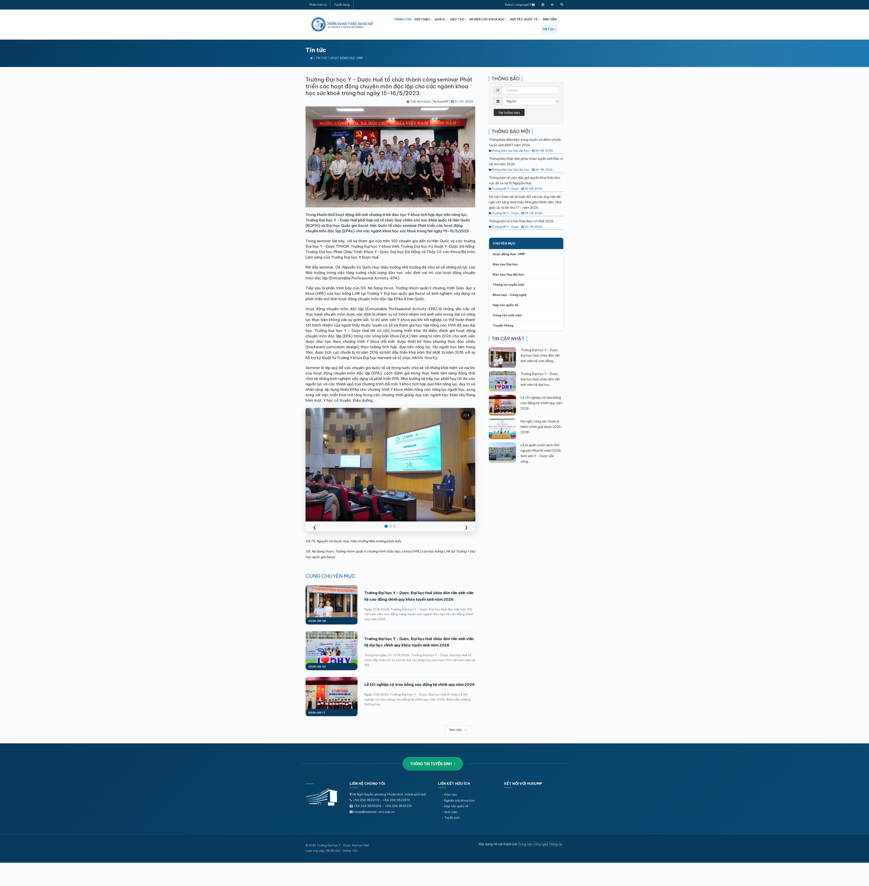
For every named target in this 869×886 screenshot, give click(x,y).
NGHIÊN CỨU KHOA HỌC (487, 19)
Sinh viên (450, 812)
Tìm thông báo (509, 113)
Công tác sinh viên (507, 315)
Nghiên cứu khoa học (459, 800)
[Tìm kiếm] (562, 4)
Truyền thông (503, 325)
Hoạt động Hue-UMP (346, 58)
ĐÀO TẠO (457, 19)
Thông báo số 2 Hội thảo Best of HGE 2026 (521, 221)
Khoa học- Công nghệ (509, 295)
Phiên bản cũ (318, 4)
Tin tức (321, 58)
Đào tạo (450, 794)
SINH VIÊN (550, 19)
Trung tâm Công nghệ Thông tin (540, 844)
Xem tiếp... (456, 730)
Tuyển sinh (452, 818)
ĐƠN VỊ (440, 19)
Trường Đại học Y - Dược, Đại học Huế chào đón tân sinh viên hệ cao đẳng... (540, 355)
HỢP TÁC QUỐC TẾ (524, 19)
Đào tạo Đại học (505, 264)
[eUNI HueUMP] (552, 4)
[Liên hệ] (533, 4)
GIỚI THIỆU (422, 19)
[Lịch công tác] (543, 4)
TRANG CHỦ (403, 19)
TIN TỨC (548, 29)
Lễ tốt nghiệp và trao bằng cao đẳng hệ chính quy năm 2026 (419, 684)
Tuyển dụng (342, 4)
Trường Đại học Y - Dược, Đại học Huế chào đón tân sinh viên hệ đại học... (540, 379)
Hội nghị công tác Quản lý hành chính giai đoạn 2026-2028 (541, 426)
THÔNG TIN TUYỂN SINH (431, 763)
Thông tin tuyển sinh (508, 285)
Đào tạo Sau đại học (508, 274)
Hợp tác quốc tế (505, 305)
